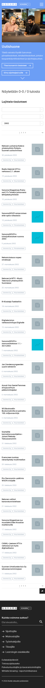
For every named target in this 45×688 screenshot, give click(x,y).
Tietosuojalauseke (11, 663)
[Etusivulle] (9, 4)
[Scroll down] (22, 77)
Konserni (23, 4)
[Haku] (41, 621)
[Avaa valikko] (41, 4)
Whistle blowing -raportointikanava (19, 671)
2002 (6, 123)
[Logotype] (9, 608)
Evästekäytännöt (10, 660)
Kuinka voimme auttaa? (15, 617)
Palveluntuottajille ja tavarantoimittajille (21, 667)
